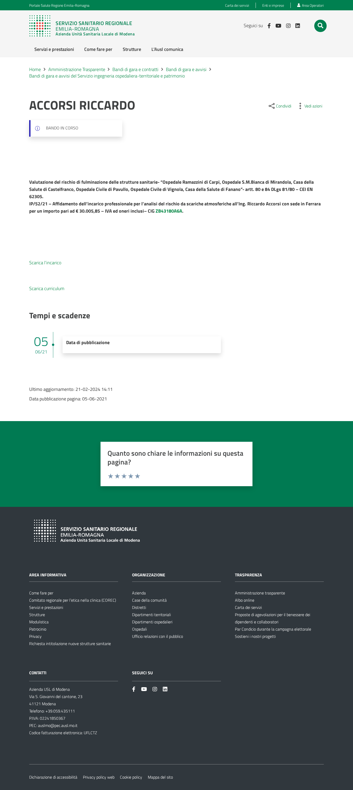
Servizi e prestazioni (46, 607)
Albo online (244, 600)
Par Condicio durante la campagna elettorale (273, 629)
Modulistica (39, 622)
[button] (320, 25)
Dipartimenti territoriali (151, 614)
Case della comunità (149, 600)
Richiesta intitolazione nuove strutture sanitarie (70, 643)
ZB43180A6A (169, 210)
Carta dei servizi (248, 607)
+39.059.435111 (59, 711)
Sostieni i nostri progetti (255, 636)
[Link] (82, 25)
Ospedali (139, 629)
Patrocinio (37, 629)
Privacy (35, 636)
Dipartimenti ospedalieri (152, 622)
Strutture (37, 614)
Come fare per (41, 593)
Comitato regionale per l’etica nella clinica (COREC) (72, 600)
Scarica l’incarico (45, 262)
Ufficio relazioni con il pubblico (157, 636)
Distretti (139, 607)
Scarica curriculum (46, 288)
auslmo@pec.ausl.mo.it (58, 725)
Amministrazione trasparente (260, 593)
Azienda (139, 593)
